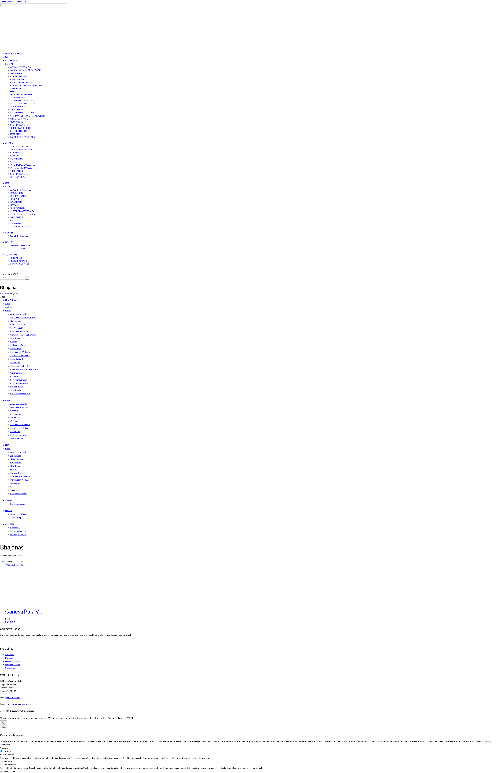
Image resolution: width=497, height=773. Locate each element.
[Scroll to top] (1, 714)
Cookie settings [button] (115, 718)
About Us (9, 654)
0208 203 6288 (13, 697)
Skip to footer (20, 1)
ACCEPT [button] (129, 718)
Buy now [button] (10, 622)
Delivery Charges (12, 661)
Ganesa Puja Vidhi (26, 611)
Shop (8, 293)
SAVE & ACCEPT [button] (7, 771)
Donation (9, 658)
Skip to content (6, 1)
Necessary (7, 751)
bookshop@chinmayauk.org (18, 704)
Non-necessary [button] (6, 761)
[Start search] (27, 278)
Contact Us (10, 668)
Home (3, 293)
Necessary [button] (4, 748)
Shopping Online (12, 664)
